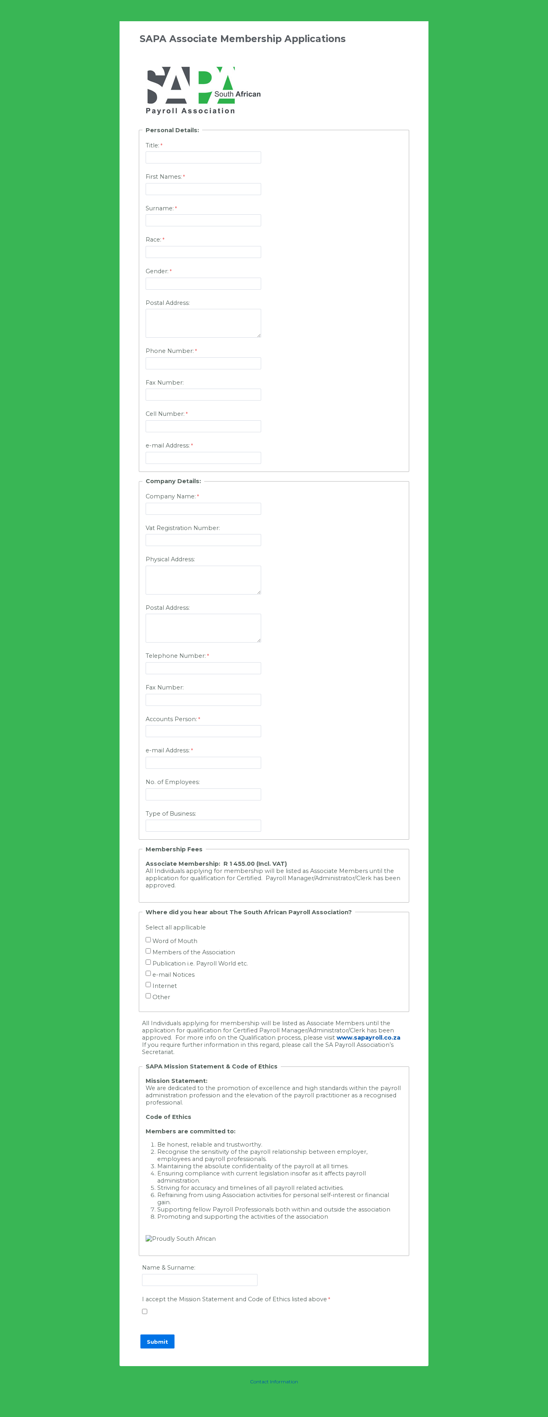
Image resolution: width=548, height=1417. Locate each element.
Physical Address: (170, 559)
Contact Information (274, 1382)
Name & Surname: (168, 1267)
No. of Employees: (173, 782)
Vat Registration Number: (183, 528)
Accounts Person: (171, 719)
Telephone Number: (176, 655)
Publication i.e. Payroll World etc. (200, 963)
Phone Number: (170, 351)
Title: (152, 145)
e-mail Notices (173, 974)
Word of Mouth (174, 941)
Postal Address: (168, 302)
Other (161, 997)
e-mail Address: (168, 445)
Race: (153, 239)
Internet (164, 986)
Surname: (160, 208)
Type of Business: (171, 813)
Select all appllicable (176, 927)
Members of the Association (193, 952)
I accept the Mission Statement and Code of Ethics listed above (234, 1299)
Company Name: (171, 496)
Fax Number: (165, 382)
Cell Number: (165, 413)
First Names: (164, 176)
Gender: (157, 271)
